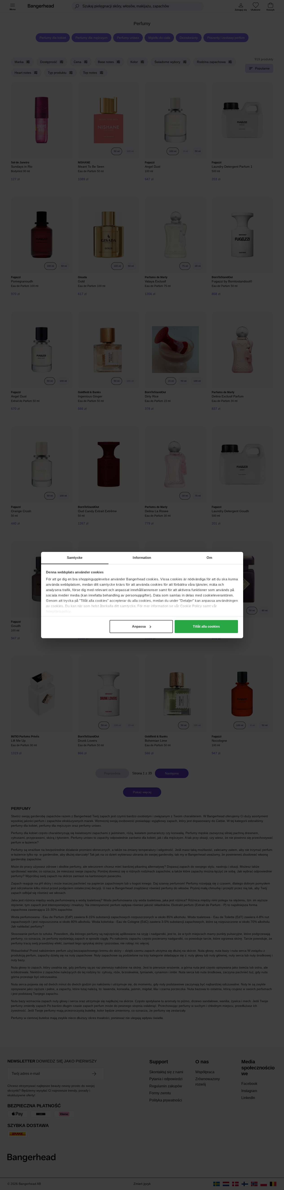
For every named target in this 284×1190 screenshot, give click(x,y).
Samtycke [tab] (74, 557)
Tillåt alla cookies (206, 626)
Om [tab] (209, 557)
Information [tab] (142, 557)
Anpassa (139, 626)
